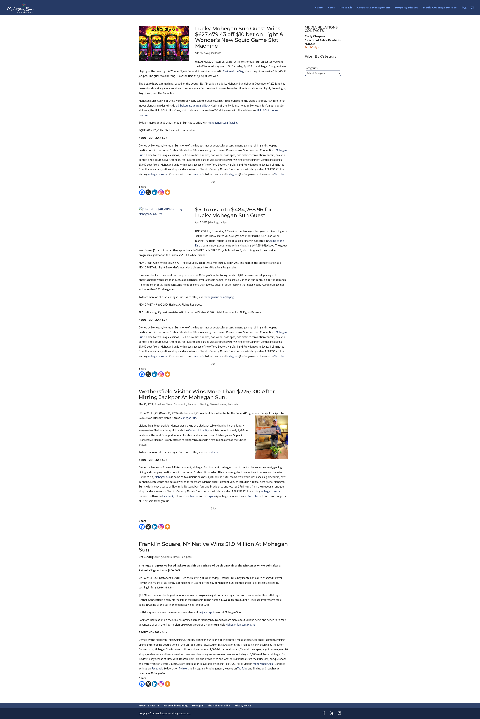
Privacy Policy (243, 705)
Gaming (213, 222)
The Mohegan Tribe (219, 705)
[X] (148, 192)
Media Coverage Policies (440, 7)
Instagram (232, 174)
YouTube (279, 174)
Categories (311, 68)
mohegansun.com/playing (223, 122)
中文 (464, 7)
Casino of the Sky (233, 71)
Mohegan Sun (188, 418)
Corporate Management (373, 7)
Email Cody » (312, 47)
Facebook (198, 174)
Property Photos (406, 7)
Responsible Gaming (176, 705)
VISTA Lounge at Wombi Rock (193, 105)
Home (319, 7)
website (213, 452)
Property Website (149, 705)
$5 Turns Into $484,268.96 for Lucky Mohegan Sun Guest (233, 212)
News (331, 7)
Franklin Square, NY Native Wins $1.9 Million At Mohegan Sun (213, 547)
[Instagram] (161, 192)
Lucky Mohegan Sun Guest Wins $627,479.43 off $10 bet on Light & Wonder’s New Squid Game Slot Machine (239, 37)
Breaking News (163, 404)
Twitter (194, 496)
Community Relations (186, 404)
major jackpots (207, 612)
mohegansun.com (158, 174)
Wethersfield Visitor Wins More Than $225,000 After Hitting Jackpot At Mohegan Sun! (207, 394)
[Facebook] (142, 192)
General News (218, 404)
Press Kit (346, 7)
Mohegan (197, 705)
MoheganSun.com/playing (241, 624)
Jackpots (216, 53)
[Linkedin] (155, 192)
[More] (167, 192)
